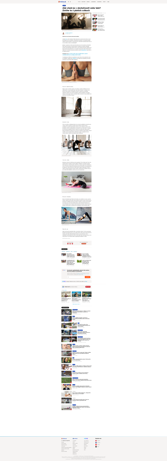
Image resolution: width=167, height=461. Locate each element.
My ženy (65, 290)
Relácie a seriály (75, 443)
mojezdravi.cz (84, 50)
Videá (108, 1)
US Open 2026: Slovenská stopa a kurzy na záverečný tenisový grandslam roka (80, 400)
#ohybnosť (68, 251)
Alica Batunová (74, 320)
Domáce (88, 1)
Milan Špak (79, 327)
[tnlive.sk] (62, 1)
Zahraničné (93, 1)
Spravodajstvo (86, 443)
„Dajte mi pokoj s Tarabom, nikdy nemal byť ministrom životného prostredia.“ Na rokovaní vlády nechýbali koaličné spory (81, 346)
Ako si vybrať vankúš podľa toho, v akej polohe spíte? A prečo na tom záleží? (81, 393)
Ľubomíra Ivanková (80, 334)
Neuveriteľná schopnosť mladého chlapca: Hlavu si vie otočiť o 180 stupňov (71, 255)
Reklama (74, 447)
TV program (74, 440)
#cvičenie (75, 251)
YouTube (98, 444)
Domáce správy (63, 443)
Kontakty (62, 442)
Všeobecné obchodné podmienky (66, 447)
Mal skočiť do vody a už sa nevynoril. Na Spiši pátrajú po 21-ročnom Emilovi (84, 325)
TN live (79, 1)
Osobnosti (74, 444)
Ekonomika (99, 1)
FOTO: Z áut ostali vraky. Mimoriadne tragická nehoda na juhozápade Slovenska (84, 332)
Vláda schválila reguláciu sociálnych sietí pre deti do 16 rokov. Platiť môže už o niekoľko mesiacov (82, 366)
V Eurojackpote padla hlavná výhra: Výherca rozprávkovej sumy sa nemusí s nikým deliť (101, 19)
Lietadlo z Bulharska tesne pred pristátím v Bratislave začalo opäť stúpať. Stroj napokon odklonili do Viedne (81, 407)
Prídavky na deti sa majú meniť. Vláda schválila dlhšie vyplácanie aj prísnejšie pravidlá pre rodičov (101, 22)
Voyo (86, 281)
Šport (104, 1)
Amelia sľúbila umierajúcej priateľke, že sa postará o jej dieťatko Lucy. (66, 299)
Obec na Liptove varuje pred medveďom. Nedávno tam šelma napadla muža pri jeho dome (81, 380)
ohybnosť (74, 58)
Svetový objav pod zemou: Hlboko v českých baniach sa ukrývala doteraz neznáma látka (101, 26)
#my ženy (63, 251)
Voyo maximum (86, 440)
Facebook (98, 442)
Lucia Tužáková (80, 342)
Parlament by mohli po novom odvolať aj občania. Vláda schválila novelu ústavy (80, 373)
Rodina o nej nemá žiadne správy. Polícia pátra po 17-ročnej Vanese (81, 360)
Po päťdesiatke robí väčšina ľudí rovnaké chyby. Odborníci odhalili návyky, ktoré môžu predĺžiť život (71, 262)
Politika (74, 344)
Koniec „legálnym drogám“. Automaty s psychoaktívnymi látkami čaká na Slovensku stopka (80, 318)
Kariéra (74, 448)
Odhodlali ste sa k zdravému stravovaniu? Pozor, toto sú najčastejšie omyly (86, 299)
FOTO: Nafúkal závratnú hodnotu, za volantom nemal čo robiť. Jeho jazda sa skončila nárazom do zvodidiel (84, 339)
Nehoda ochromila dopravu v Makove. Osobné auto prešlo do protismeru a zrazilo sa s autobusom (81, 312)
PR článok (74, 391)
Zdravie (74, 316)
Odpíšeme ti (74, 452)
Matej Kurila (74, 348)
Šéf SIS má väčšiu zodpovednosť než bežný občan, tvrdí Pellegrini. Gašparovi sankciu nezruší (81, 386)
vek (66, 39)
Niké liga (85, 444)
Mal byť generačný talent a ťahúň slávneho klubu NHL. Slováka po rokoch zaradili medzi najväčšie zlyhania (101, 15)
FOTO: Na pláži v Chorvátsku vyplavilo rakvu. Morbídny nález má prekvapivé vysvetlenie (101, 30)
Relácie (85, 447)
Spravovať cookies (64, 451)
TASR (73, 355)
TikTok (98, 446)
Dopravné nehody (75, 309)
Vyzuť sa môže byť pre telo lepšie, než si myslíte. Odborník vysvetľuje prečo (86, 262)
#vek (71, 251)
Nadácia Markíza (75, 451)
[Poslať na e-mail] (70, 244)
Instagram (98, 440)
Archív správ (63, 446)
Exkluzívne (83, 1)
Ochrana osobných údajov (65, 448)
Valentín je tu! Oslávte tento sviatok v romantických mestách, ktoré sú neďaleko (76, 299)
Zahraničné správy (64, 444)
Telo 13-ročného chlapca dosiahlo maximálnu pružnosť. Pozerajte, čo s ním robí (86, 255)
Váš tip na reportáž (66, 440)
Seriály (85, 448)
